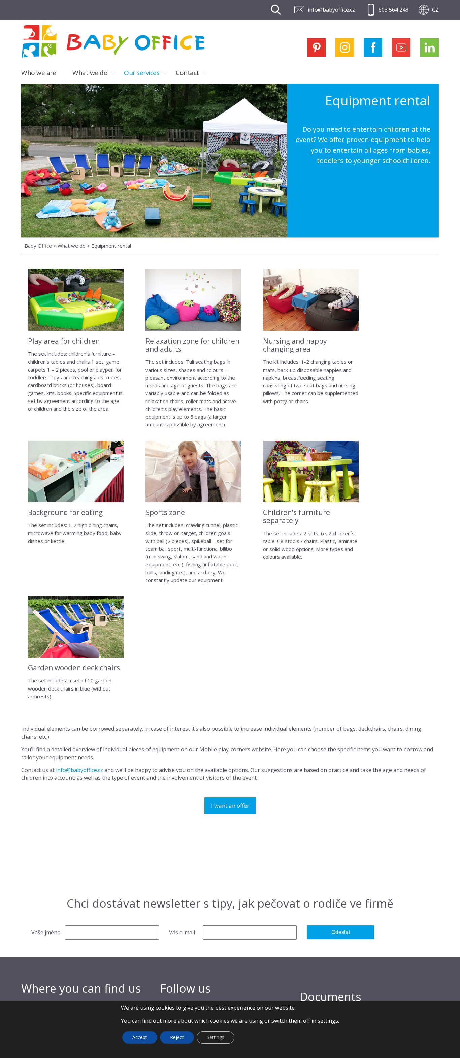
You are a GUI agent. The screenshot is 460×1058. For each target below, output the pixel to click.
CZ (435, 9)
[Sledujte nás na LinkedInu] (429, 47)
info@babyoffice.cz (331, 9)
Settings (215, 1037)
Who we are (38, 72)
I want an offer (230, 805)
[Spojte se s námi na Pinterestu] (316, 47)
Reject (177, 1037)
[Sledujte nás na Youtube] (401, 47)
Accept (139, 1037)
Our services (141, 72)
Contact (187, 72)
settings (328, 1021)
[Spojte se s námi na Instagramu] (344, 47)
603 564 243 (393, 9)
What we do (89, 72)
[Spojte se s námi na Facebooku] (373, 47)
